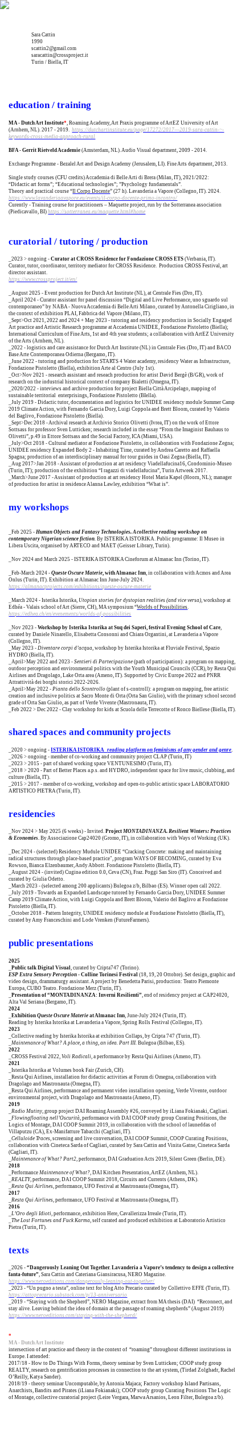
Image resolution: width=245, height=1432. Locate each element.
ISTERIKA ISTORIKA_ (141, 750)
